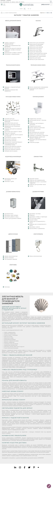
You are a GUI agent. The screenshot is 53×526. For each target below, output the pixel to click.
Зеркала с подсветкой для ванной (12, 87)
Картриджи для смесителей (38, 56)
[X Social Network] (29, 467)
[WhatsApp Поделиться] (49, 12)
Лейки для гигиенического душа (37, 222)
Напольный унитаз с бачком (38, 120)
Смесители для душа (36, 48)
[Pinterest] (34, 467)
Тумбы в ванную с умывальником (10, 43)
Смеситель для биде (36, 50)
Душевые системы (35, 213)
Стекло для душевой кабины (13, 218)
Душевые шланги (35, 227)
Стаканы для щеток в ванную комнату (13, 129)
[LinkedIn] (15, 467)
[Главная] (1, 13)
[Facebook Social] (24, 467)
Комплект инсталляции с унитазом (37, 124)
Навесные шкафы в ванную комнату (13, 50)
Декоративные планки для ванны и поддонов (37, 137)
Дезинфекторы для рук (11, 123)
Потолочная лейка (35, 218)
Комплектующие (34, 142)
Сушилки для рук (9, 118)
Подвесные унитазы (35, 118)
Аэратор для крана (35, 57)
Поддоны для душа (35, 126)
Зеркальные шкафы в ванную (13, 52)
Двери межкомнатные (11, 256)
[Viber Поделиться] (46, 12)
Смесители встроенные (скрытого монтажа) (36, 45)
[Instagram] (20, 467)
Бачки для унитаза (35, 129)
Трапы (31, 186)
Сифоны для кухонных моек (38, 184)
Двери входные (9, 257)
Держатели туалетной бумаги (13, 142)
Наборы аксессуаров (11, 151)
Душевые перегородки (11, 215)
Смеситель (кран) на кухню (38, 54)
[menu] (1, 4)
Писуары (32, 130)
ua (30, 8)
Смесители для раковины (37, 42)
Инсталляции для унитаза (37, 132)
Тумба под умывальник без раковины (13, 46)
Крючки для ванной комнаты (13, 146)
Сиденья (32, 215)
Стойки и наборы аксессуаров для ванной (14, 135)
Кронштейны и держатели (37, 228)
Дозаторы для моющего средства (12, 121)
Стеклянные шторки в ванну (13, 137)
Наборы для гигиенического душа (38, 225)
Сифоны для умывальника (37, 180)
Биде (31, 121)
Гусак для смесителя (36, 51)
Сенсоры (7, 287)
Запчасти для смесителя (37, 59)
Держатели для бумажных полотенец (12, 126)
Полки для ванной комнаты (12, 149)
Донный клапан (34, 178)
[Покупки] (51, 2)
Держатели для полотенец (12, 148)
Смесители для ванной (36, 47)
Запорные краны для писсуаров (11, 179)
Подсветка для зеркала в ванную (37, 89)
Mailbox (38, 467)
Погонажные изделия (11, 259)
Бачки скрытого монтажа (37, 127)
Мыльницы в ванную (10, 139)
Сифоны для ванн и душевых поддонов (38, 182)
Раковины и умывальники (12, 54)
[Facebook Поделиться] (51, 12)
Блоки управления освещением (39, 87)
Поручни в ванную (10, 133)
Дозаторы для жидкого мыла (13, 131)
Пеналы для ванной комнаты (13, 48)
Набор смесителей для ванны (38, 53)
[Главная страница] (26, 4)
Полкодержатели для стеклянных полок (11, 144)
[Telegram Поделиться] (47, 12)
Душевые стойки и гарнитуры (38, 216)
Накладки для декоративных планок (38, 140)
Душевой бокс (9, 213)
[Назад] (4, 13)
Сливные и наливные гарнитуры (39, 135)
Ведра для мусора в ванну (12, 124)
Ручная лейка (33, 220)
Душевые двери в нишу (11, 216)
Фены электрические (36, 256)
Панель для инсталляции (37, 133)
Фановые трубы (9, 181)
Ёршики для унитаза (10, 140)
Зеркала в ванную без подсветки (11, 90)
